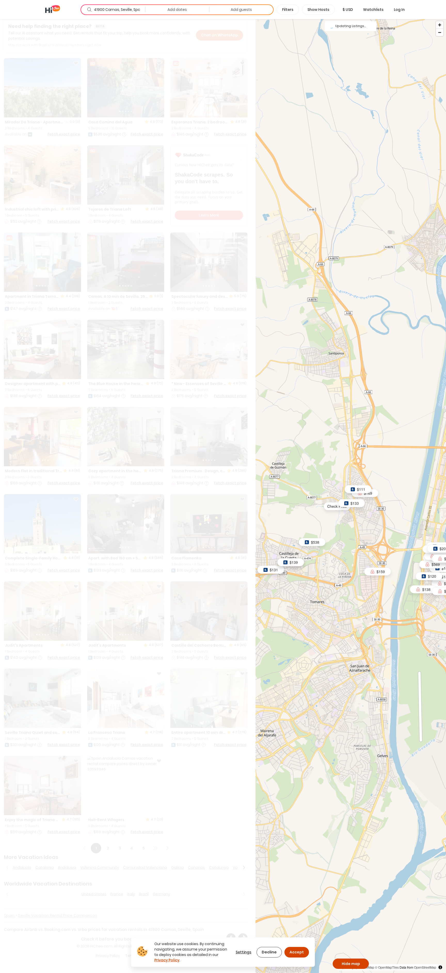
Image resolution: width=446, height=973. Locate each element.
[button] (347, 9)
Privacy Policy (166, 960)
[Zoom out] (439, 32)
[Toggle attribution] (440, 967)
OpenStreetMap (425, 967)
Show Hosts (318, 9)
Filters (287, 9)
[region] (351, 496)
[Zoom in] (439, 25)
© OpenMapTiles (387, 967)
